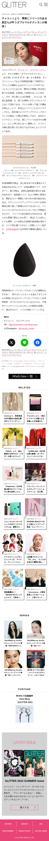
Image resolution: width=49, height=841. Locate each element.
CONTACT (24, 824)
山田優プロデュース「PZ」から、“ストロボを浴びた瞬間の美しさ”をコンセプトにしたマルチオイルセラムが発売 (36, 559)
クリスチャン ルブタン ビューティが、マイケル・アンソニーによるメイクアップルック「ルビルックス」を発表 (13, 559)
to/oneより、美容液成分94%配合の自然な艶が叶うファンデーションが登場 (13, 418)
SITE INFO (8, 824)
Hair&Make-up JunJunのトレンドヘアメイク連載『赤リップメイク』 (13, 672)
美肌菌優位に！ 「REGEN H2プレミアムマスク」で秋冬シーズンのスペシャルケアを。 (13, 595)
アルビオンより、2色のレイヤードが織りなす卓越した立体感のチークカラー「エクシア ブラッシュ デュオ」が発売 (36, 418)
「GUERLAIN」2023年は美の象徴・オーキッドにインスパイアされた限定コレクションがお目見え (36, 454)
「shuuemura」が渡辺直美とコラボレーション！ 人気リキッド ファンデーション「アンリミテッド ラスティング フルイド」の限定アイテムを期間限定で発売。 (36, 595)
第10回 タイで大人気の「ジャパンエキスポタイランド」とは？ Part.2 (36, 672)
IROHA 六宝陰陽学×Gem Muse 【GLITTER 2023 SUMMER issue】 (24, 699)
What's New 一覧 (22, 376)
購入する (24, 807)
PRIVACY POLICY (25, 831)
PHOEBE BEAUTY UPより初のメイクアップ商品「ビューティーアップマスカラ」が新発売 (36, 524)
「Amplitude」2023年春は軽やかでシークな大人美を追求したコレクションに (13, 489)
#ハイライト (17, 37)
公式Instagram (12, 229)
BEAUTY (14, 14)
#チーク (30, 35)
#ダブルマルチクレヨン (18, 35)
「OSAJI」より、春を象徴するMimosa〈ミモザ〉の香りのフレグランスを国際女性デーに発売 (13, 454)
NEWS (28, 14)
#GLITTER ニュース (9, 32)
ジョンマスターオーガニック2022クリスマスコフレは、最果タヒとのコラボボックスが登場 (13, 524)
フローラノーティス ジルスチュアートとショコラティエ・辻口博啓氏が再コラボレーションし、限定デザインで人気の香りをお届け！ (36, 489)
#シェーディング (38, 32)
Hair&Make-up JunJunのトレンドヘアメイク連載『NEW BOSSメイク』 (13, 643)
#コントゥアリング (25, 32)
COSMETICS (21, 14)
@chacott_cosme (26, 328)
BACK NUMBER (8, 831)
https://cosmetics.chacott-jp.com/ (23, 324)
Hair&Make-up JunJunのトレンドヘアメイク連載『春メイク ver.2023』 (36, 643)
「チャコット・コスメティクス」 (31, 70)
